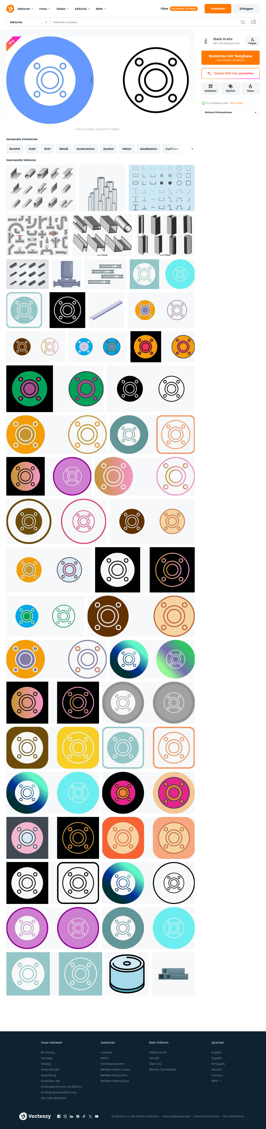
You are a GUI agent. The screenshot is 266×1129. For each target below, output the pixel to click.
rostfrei (14, 149)
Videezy (46, 1064)
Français (216, 1075)
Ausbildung (48, 1075)
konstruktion (86, 149)
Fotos (43, 9)
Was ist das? (236, 103)
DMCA (105, 1058)
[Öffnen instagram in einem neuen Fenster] (65, 1116)
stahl (32, 149)
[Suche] (243, 22)
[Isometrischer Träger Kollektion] (27, 274)
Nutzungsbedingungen (177, 1116)
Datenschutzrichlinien (206, 1116)
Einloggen (246, 8)
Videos (61, 9)
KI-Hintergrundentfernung (58, 1092)
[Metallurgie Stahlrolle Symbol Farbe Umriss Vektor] (127, 974)
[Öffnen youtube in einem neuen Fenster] (96, 1116)
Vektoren (23, 9)
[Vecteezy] (10, 9)
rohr (47, 149)
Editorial (80, 9)
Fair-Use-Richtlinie (233, 1116)
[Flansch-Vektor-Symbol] (162, 274)
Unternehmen (50, 1069)
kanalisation (148, 149)
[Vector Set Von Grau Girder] (102, 235)
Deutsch (216, 1069)
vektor (127, 149)
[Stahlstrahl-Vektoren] (162, 188)
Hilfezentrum (157, 1052)
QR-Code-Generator (54, 1098)
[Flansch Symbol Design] (161, 310)
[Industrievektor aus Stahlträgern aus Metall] (106, 274)
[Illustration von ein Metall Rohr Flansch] (67, 274)
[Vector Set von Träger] (165, 235)
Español (216, 1058)
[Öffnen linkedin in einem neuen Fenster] (71, 1116)
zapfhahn (172, 149)
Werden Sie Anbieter (162, 1069)
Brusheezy (48, 1052)
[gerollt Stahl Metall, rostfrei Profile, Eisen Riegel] (41, 188)
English (216, 1052)
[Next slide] (189, 149)
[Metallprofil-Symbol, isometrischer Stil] (106, 310)
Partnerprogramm (113, 1064)
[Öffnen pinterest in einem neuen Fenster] (77, 1116)
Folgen (252, 43)
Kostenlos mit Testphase (230, 58)
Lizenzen (106, 1052)
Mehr (99, 9)
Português (218, 1064)
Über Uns (155, 1064)
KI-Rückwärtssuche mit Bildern (61, 1086)
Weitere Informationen (218, 112)
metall (63, 149)
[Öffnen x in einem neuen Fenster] (90, 1116)
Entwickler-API (50, 1081)
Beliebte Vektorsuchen (115, 1069)
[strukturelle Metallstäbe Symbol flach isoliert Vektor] (173, 974)
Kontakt (154, 1058)
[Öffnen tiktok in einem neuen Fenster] (84, 1116)
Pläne (164, 8)
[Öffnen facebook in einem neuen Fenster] (58, 1116)
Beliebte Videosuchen (115, 1081)
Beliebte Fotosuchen (114, 1075)
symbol (108, 149)
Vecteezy (46, 1058)
